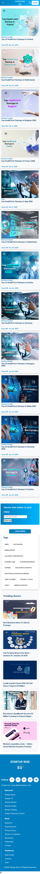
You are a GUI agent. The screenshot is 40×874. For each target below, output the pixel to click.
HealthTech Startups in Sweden (17, 573)
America (8, 859)
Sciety (7, 585)
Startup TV (9, 798)
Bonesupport (10, 550)
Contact (8, 845)
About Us (8, 823)
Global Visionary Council (14, 813)
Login (35, 3)
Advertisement (10, 827)
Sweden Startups (20, 585)
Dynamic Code (10, 562)
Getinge (8, 568)
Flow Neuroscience (27, 562)
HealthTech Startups (23, 568)
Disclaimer (9, 838)
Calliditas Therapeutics (14, 556)
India (7, 862)
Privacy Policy (10, 830)
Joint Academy (10, 579)
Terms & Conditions (12, 834)
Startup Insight (17, 38)
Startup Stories (10, 802)
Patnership (9, 842)
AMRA (7, 544)
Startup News (10, 795)
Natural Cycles (26, 579)
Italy (17, 200)
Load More (20, 531)
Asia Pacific (9, 855)
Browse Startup (11, 810)
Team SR (9, 45)
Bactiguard (18, 544)
